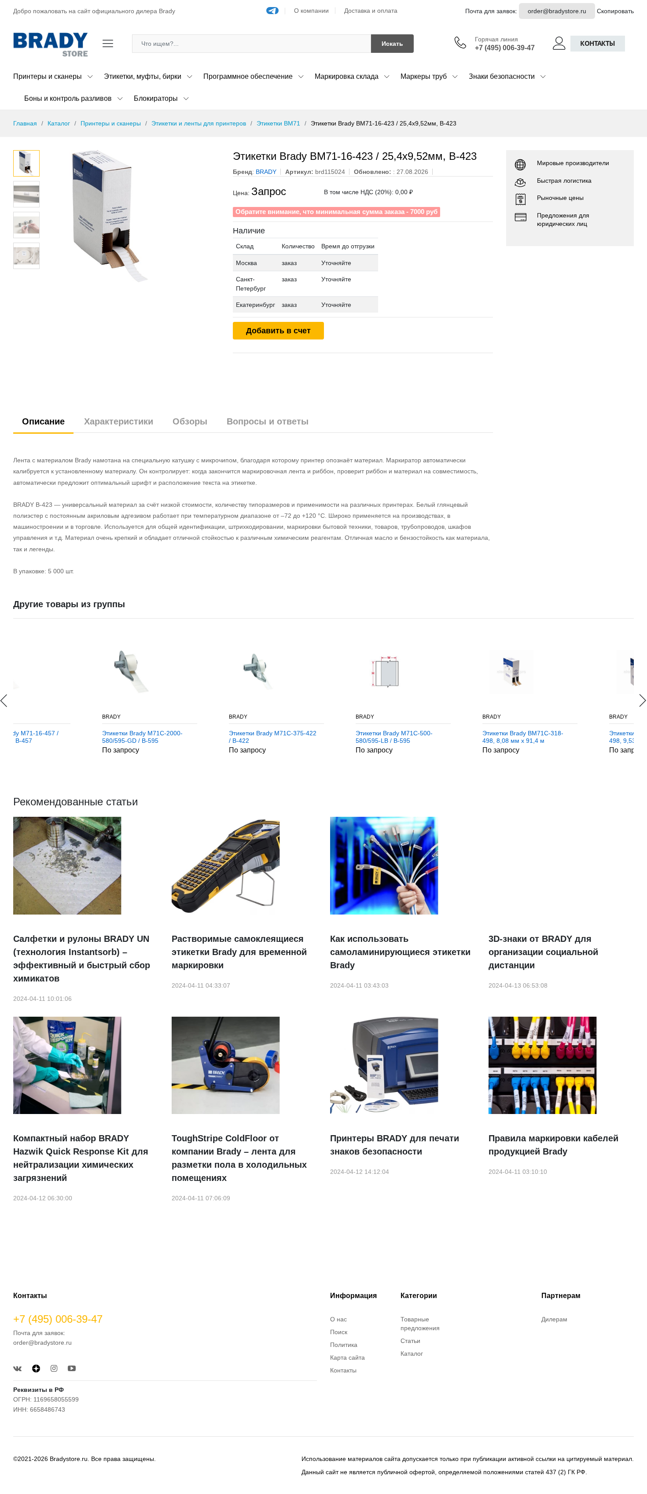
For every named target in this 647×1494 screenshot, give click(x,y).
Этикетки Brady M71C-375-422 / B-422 (193, 737)
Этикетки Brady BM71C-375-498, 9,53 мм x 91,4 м (569, 737)
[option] (132, 216)
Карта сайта (347, 1357)
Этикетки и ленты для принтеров (198, 123)
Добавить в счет (278, 330)
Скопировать (615, 11)
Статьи (410, 1340)
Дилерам (554, 1319)
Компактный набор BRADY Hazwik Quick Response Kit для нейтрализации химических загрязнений (80, 1158)
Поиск (338, 1331)
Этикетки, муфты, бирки (142, 76)
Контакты (597, 43)
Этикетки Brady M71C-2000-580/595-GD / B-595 (62, 737)
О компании (311, 10)
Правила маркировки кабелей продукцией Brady (553, 1144)
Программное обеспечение (248, 76)
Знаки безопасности (502, 76)
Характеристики (118, 421)
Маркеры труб (424, 76)
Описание (43, 421)
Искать (392, 43)
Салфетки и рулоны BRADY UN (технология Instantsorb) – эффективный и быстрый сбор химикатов (81, 958)
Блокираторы (156, 98)
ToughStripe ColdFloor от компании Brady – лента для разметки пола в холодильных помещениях (239, 1158)
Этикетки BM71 (278, 123)
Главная (25, 123)
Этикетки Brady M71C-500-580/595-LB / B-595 (314, 737)
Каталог (59, 123)
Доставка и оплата (370, 10)
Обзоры (190, 421)
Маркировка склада (347, 76)
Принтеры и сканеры (47, 76)
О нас (338, 1319)
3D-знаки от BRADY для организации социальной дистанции (543, 952)
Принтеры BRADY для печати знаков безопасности (394, 1144)
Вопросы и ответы (268, 421)
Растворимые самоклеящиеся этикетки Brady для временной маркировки (239, 952)
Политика (343, 1344)
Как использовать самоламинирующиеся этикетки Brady (400, 952)
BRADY (31, 717)
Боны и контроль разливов (68, 98)
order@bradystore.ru (557, 11)
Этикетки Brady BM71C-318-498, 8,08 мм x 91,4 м (443, 737)
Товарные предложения (420, 1324)
